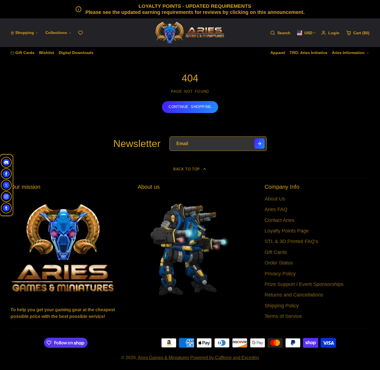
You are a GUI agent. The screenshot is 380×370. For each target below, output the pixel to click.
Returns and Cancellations (294, 295)
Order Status (279, 263)
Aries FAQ (276, 209)
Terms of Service (283, 316)
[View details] (63, 247)
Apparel (277, 52)
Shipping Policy (282, 305)
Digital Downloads (76, 52)
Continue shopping (190, 107)
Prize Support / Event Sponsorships (304, 284)
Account (330, 32)
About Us (275, 199)
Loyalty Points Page (287, 231)
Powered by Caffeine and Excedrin (224, 357)
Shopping (24, 32)
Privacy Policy (280, 273)
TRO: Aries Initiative (308, 52)
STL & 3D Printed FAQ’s (291, 241)
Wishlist (46, 52)
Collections (56, 32)
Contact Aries (279, 220)
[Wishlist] (80, 33)
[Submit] (259, 143)
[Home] (190, 33)
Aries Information (348, 52)
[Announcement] (190, 9)
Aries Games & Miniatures (163, 357)
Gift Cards (24, 52)
